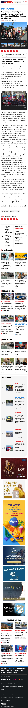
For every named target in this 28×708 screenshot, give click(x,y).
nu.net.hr (2, 700)
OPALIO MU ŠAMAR (19, 302)
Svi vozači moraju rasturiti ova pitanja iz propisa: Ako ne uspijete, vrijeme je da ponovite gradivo (20, 264)
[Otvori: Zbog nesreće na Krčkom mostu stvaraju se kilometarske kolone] (9, 434)
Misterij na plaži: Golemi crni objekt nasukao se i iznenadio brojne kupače (7, 283)
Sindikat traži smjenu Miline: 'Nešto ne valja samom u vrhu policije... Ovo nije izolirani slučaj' (21, 368)
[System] (17, 2)
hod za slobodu (5, 211)
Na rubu (3, 672)
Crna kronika (18, 312)
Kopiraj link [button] (17, 51)
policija (17, 211)
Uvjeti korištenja (13, 686)
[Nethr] (22, 679)
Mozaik (17, 670)
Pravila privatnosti (17, 683)
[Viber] (8, 51)
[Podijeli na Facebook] (2, 51)
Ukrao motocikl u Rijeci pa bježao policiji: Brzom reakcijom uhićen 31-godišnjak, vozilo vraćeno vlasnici (7, 328)
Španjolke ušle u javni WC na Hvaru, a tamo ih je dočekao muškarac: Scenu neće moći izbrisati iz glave (7, 637)
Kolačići (2, 683)
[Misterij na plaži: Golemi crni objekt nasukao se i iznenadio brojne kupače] (7, 275)
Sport (2, 670)
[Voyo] (9, 679)
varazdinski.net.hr (13, 695)
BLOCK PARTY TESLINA (19, 397)
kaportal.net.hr (4, 697)
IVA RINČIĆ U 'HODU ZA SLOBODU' (19, 229)
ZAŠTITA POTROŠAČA (19, 441)
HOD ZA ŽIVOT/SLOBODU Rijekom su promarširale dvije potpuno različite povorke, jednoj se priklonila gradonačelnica (19, 237)
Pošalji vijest (20, 686)
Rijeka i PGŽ (18, 335)
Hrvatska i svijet (5, 310)
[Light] (15, 2)
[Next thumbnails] (26, 45)
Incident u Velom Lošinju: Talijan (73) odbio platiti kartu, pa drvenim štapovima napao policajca (20, 306)
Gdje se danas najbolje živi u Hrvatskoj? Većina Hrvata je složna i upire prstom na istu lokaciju (7, 306)
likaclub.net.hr (8, 700)
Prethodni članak (2, 236)
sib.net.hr (20, 695)
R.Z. (3, 21)
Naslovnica (4, 668)
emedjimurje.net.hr (4, 695)
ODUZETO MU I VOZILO (6, 653)
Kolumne (9, 672)
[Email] (14, 51)
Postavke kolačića (9, 683)
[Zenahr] (15, 679)
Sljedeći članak (26, 236)
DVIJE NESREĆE (18, 412)
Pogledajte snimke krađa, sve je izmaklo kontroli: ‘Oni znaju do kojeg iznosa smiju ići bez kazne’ (20, 658)
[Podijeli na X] (5, 51)
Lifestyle (23, 670)
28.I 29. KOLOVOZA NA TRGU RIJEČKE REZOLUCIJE (21, 323)
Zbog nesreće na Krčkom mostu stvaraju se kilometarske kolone (20, 433)
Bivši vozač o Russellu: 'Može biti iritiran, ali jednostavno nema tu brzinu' (20, 352)
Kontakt (2, 689)
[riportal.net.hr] (3, 703)
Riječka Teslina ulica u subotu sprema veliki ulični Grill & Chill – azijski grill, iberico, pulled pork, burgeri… (20, 402)
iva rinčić (12, 211)
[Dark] (20, 2)
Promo (15, 672)
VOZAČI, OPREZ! (18, 429)
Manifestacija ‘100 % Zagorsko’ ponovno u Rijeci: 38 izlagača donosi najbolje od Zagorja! (20, 329)
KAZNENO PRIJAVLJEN (6, 323)
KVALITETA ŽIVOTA (5, 302)
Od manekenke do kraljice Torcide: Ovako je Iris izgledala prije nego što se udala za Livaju (21, 283)
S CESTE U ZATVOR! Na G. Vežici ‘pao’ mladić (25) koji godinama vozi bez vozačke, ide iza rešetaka (7, 658)
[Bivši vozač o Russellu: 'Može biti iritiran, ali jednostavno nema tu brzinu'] (21, 345)
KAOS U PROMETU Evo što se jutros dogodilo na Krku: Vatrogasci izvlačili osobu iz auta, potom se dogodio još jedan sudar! (20, 418)
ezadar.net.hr (10, 697)
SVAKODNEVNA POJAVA (20, 653)
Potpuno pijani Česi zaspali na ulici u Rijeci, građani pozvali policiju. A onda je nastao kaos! (20, 387)
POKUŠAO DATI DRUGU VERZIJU (6, 631)
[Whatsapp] (11, 51)
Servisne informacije (5, 686)
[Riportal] (5, 2)
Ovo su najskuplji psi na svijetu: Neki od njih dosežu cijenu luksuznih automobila (7, 368)
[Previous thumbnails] (2, 45)
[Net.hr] (3, 679)
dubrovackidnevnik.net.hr (19, 697)
